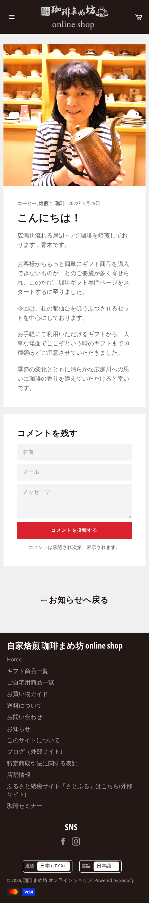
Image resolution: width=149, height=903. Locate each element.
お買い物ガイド (27, 694)
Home (14, 659)
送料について (24, 706)
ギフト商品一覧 (27, 671)
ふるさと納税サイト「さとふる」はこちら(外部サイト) (69, 790)
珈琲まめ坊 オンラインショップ (57, 880)
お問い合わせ (24, 717)
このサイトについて (33, 740)
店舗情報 (18, 775)
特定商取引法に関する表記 (42, 764)
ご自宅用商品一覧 (30, 683)
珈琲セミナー (24, 806)
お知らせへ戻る (78, 599)
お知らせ (18, 729)
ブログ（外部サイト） (36, 752)
